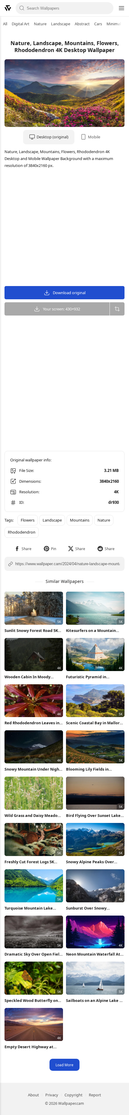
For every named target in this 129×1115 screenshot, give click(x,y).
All (5, 23)
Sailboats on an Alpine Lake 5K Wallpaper (95, 1000)
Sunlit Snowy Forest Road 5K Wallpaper (31, 630)
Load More (65, 1064)
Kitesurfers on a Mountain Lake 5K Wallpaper (91, 630)
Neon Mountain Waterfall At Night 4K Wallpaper (93, 954)
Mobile (94, 137)
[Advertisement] (64, 228)
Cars (98, 23)
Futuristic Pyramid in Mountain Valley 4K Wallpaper (94, 677)
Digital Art (20, 23)
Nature (40, 23)
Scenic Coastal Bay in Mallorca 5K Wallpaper (95, 723)
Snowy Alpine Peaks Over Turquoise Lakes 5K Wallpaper (94, 862)
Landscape (60, 23)
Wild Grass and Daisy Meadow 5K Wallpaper (32, 815)
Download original (69, 292)
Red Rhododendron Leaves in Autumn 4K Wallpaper (31, 723)
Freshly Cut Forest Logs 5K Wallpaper (29, 862)
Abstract (82, 23)
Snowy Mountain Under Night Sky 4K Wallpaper (32, 769)
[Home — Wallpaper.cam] (8, 8)
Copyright (73, 1095)
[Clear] (107, 8)
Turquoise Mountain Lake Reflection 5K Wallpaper (28, 908)
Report (95, 1095)
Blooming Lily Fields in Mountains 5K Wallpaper (89, 769)
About (33, 1095)
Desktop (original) (52, 137)
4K (116, 491)
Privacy (51, 1095)
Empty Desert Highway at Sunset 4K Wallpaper (28, 1047)
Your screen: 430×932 (61, 309)
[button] (23, 548)
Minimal (113, 23)
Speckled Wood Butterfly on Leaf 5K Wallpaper (31, 1000)
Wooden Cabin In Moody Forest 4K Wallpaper (27, 677)
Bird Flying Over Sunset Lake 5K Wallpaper (93, 815)
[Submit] (22, 8)
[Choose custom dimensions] (117, 309)
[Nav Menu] (121, 8)
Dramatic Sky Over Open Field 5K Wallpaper (33, 954)
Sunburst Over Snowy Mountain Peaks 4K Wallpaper (94, 908)
